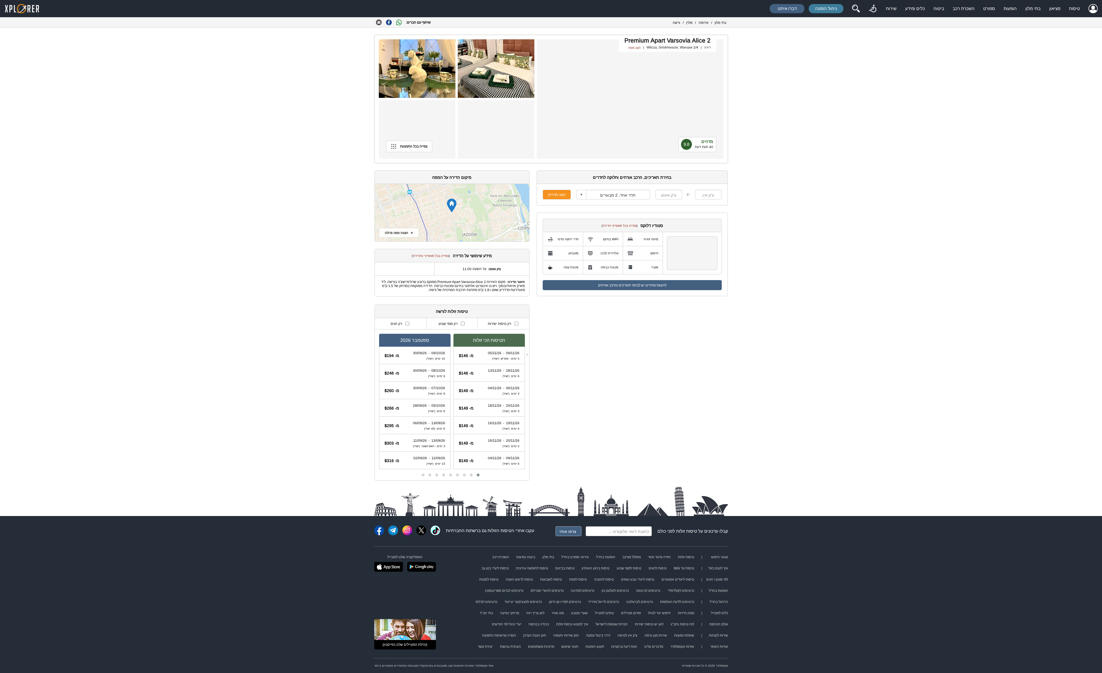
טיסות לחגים (658, 568)
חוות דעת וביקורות (624, 647)
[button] (478, 475)
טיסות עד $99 (684, 568)
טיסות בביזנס (565, 568)
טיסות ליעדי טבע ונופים (637, 579)
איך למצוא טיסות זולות (572, 624)
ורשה (676, 23)
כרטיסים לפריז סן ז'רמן (565, 602)
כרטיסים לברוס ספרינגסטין (504, 591)
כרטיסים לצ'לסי (486, 602)
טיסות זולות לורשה (452, 311)
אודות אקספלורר (682, 647)
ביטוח (939, 8)
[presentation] (527, 354)
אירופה (704, 23)
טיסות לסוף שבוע (629, 568)
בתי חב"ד (486, 613)
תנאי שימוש (569, 647)
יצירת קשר (485, 647)
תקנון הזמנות (594, 647)
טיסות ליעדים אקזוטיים (677, 579)
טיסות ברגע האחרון (596, 568)
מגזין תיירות (686, 613)
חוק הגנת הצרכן (534, 635)
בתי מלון (1033, 8)
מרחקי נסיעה (509, 613)
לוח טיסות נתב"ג (682, 624)
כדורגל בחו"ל (719, 602)
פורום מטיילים (631, 613)
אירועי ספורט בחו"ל (575, 557)
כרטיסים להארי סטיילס (547, 591)
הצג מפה (634, 47)
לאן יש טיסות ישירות (649, 624)
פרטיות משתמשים (541, 647)
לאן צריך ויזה (535, 613)
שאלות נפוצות (684, 635)
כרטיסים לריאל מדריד (603, 602)
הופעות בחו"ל (605, 557)
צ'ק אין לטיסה (627, 635)
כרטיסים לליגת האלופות (677, 602)
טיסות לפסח (578, 579)
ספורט (989, 8)
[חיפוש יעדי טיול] (856, 8)
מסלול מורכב (631, 557)
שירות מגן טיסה (656, 635)
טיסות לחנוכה (604, 579)
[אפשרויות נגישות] (873, 8)
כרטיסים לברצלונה (639, 602)
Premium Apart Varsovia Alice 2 (667, 40)
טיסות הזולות (499, 530)
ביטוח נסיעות (525, 557)
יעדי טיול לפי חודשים (506, 624)
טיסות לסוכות (488, 579)
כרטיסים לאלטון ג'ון (615, 591)
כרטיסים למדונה (582, 591)
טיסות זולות (686, 531)
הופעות (1010, 8)
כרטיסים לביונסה (648, 591)
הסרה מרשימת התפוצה (499, 635)
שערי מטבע (579, 613)
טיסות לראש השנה (519, 579)
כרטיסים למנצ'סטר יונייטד (523, 602)
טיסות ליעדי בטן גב (495, 568)
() (620, 225)
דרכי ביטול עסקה (598, 635)
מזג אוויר (558, 613)
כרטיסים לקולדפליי (681, 591)
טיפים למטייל (604, 613)
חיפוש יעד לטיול (659, 613)
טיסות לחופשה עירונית (532, 568)
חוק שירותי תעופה (566, 635)
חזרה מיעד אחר (659, 557)
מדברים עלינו (653, 647)
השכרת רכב (964, 8)
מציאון (1054, 8)
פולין (689, 23)
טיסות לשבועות (551, 579)
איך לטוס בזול (718, 568)
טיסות (1074, 8)
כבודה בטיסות (539, 624)
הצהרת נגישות (510, 647)
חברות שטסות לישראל (611, 624)
